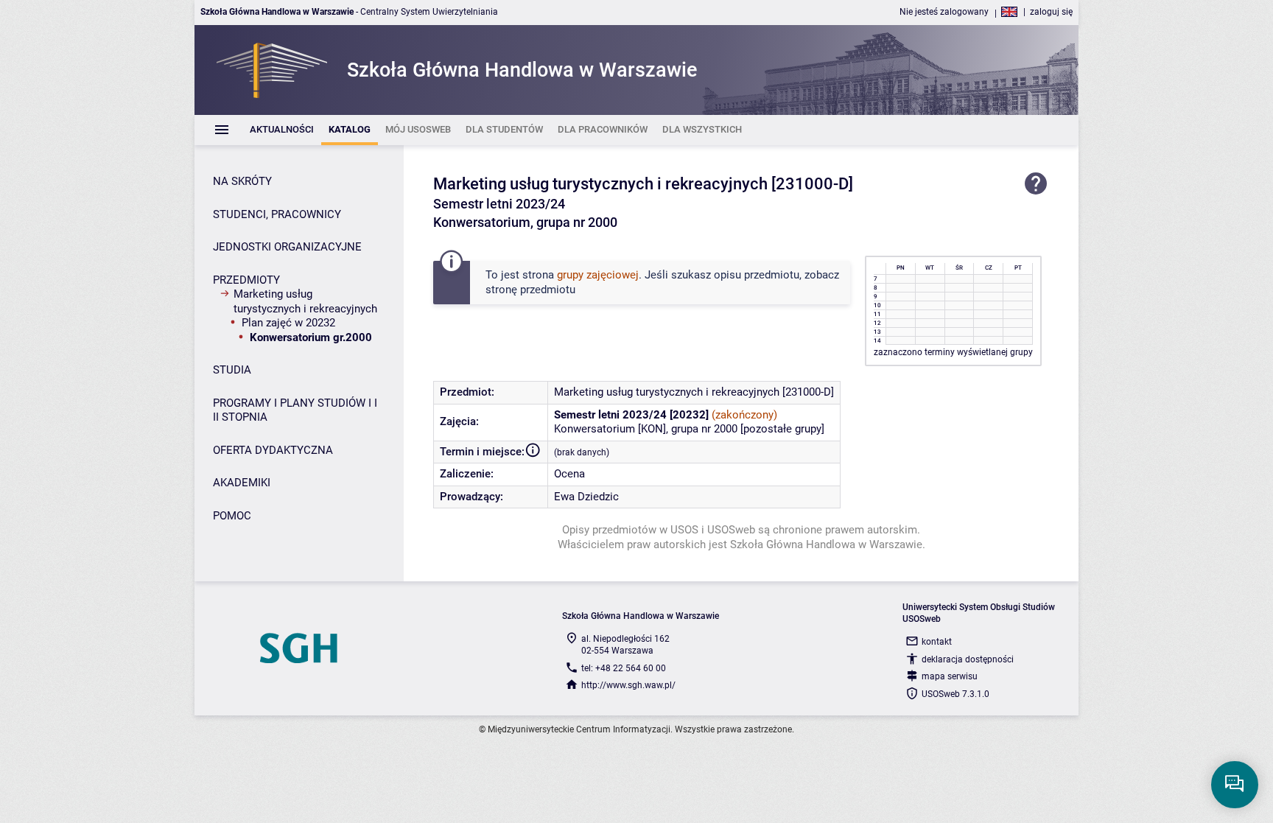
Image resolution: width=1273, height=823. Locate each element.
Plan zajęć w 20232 (288, 322)
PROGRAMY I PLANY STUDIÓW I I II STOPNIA (295, 410)
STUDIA (232, 370)
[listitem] (281, 130)
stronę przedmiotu (530, 289)
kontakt (937, 642)
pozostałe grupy (782, 428)
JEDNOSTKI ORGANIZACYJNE (287, 246)
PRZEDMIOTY (246, 280)
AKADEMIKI (241, 482)
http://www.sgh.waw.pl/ (628, 685)
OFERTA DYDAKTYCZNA (273, 450)
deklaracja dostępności (968, 659)
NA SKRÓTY (242, 181)
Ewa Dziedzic (586, 496)
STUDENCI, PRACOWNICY (277, 214)
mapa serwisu (950, 676)
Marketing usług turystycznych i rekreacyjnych (305, 301)
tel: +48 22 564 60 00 (623, 668)
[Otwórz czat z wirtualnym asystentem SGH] (1234, 784)
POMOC (232, 515)
